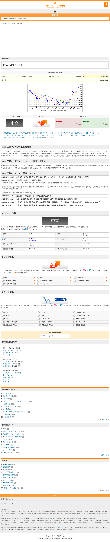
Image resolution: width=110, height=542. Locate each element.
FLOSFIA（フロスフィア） (12, 434)
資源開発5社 (7, 485)
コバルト (84, 135)
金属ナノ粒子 (79, 133)
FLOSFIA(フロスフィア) (11, 352)
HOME (3, 23)
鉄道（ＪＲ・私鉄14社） (12, 488)
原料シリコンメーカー (93, 133)
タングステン (93, 135)
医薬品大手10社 (8, 477)
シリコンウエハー (28, 135)
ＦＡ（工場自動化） (9, 472)
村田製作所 (7, 417)
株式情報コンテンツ (8, 499)
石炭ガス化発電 (24, 133)
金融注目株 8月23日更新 (17, 18)
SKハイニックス (8, 375)
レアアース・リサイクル (36, 137)
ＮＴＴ (5, 393)
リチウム (23, 137)
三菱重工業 (6, 404)
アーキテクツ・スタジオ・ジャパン (15, 412)
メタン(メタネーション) (12, 135)
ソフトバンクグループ (10, 406)
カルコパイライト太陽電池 (12, 373)
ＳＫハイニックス (10, 452)
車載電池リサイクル (10, 133)
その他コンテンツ (7, 503)
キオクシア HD (8, 396)
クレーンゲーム (8, 355)
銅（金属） (75, 135)
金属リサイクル (64, 135)
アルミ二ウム (40, 135)
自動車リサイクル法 (46, 133)
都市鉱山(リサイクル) (11, 137)
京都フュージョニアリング (12, 350)
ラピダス (6, 379)
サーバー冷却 (7, 450)
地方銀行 (6, 469)
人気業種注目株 (8, 361)
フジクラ (6, 398)
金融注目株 (7, 364)
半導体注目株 (7, 464)
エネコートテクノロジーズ (64, 133)
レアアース (50, 137)
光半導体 (6, 382)
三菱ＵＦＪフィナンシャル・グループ (15, 401)
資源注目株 (7, 366)
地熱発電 (34, 133)
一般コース (60, 527)
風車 (4, 429)
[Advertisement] (55, 40)
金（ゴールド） (52, 135)
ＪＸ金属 (6, 409)
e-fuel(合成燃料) (8, 377)
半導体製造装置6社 (9, 475)
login (106, 5)
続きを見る (105, 419)
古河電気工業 (7, 414)
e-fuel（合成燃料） (9, 447)
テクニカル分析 (10, 23)
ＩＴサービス (7, 480)
